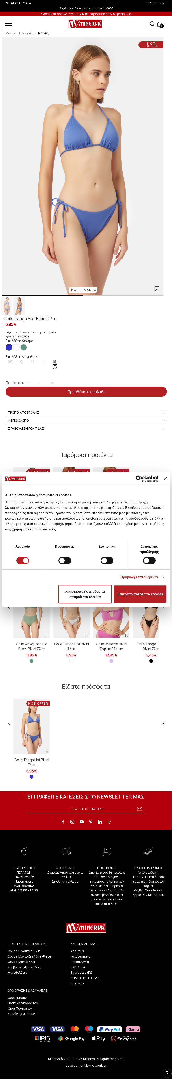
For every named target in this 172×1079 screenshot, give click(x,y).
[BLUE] (9, 347)
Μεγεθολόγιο (17, 972)
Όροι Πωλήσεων (20, 1008)
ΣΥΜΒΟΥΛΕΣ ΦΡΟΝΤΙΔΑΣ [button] (26, 428)
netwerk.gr (98, 1065)
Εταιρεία (77, 983)
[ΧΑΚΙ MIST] (23, 347)
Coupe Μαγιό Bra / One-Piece (29, 956)
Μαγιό (10, 33)
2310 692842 (24, 886)
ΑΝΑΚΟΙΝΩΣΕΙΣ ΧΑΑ (85, 978)
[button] (83, 290)
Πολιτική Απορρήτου (23, 1003)
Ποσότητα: (15, 382)
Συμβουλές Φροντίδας (24, 967)
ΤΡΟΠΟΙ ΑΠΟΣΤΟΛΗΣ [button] (23, 412)
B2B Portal (78, 967)
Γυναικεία (26, 33)
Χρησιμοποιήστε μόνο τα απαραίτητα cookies (85, 594)
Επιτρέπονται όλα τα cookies (140, 594)
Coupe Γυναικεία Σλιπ (24, 951)
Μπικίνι (43, 33)
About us (77, 951)
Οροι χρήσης (17, 997)
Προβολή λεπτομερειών (139, 577)
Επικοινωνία (80, 962)
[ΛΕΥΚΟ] (16, 347)
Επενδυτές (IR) (81, 972)
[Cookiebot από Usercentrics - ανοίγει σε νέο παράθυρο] (139, 478)
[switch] (64, 560)
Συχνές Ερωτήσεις (21, 1014)
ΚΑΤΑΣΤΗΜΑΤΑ (20, 3)
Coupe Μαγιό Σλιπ (21, 962)
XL (55, 362)
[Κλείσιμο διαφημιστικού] (165, 478)
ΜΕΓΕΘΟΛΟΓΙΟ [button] (18, 420)
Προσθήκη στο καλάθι (86, 391)
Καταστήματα (80, 956)
